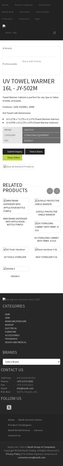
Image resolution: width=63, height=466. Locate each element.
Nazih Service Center (30, 419)
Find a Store (35, 151)
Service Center (42, 11)
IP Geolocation (24, 461)
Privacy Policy (13, 454)
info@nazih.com (25, 388)
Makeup (9, 324)
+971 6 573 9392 (25, 381)
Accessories (12, 335)
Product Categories (23, 4)
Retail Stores (44, 4)
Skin (7, 317)
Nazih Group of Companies (41, 447)
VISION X (15, 276)
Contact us (14, 435)
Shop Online (13, 157)
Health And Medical (15, 342)
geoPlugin (41, 461)
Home (11, 419)
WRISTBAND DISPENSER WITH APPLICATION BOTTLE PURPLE (15, 221)
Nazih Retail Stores (19, 430)
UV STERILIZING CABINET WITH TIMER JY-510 (46, 239)
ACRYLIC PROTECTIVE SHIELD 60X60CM (46, 213)
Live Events (24, 11)
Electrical (11, 328)
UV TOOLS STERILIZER (15, 257)
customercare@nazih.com (31, 457)
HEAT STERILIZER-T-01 (46, 257)
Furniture (10, 331)
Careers (38, 430)
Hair (7, 314)
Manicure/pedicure (15, 321)
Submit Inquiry (14, 151)
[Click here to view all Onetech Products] (19, 166)
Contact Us (23, 18)
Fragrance (11, 338)
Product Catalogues (19, 425)
